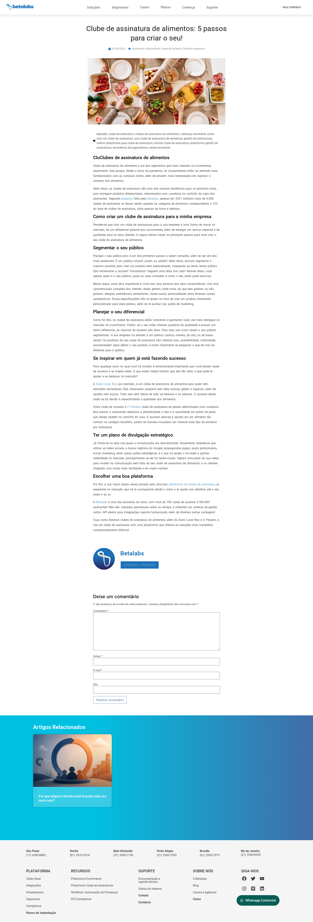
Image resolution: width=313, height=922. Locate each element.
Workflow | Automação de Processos (94, 892)
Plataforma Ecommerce (86, 878)
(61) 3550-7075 (210, 855)
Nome (97, 656)
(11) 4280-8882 (36, 855)
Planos (165, 7)
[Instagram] (244, 888)
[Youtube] (262, 878)
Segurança (33, 899)
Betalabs (152, 198)
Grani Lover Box (106, 384)
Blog (196, 885)
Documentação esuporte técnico (149, 880)
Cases (144, 7)
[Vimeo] (253, 888)
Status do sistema (150, 888)
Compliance (33, 906)
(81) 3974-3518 (80, 855)
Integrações (33, 885)
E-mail (97, 670)
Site (95, 684)
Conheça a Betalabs (139, 565)
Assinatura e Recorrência (146, 48)
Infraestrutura (34, 892)
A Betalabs (200, 878)
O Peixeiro (133, 407)
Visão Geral (33, 878)
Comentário (101, 611)
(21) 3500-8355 (251, 855)
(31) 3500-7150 (123, 855)
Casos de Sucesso (171, 48)
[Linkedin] (262, 888)
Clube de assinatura (193, 48)
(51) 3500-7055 (167, 855)
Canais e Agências (204, 892)
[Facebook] (244, 878)
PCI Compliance (81, 899)
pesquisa (127, 198)
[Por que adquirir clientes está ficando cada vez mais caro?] (72, 760)
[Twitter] (253, 878)
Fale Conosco (292, 7)
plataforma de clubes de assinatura (192, 484)
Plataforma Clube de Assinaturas (92, 885)
